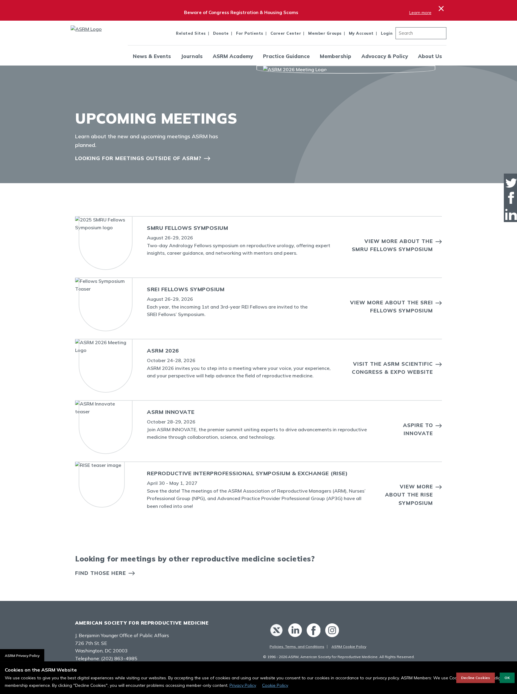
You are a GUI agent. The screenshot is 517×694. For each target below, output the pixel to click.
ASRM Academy (233, 56)
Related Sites (191, 33)
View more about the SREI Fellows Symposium (391, 306)
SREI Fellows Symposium (185, 289)
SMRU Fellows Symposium (187, 227)
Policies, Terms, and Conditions (297, 646)
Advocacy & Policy (384, 56)
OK (507, 677)
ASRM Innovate (171, 411)
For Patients (249, 33)
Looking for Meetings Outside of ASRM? (138, 158)
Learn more (420, 12)
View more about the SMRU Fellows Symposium (392, 245)
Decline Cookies (475, 677)
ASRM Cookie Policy (349, 646)
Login (387, 33)
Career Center (285, 33)
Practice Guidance (286, 56)
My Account (361, 33)
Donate (221, 33)
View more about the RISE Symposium (409, 494)
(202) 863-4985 (119, 658)
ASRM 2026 (163, 350)
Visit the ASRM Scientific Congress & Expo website (392, 368)
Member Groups (325, 33)
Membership (335, 56)
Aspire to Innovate (418, 429)
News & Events (152, 56)
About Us (430, 56)
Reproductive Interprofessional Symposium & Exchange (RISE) (247, 473)
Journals (192, 56)
